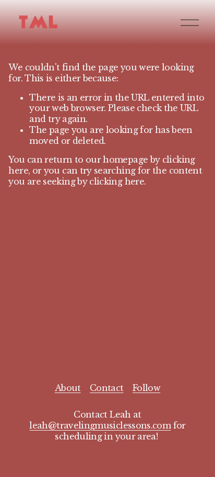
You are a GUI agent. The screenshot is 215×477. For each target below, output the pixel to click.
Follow (146, 388)
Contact (107, 388)
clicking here (116, 181)
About (68, 388)
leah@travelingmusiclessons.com (100, 425)
